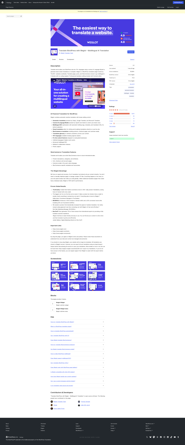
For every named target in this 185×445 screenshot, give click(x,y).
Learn (77, 423)
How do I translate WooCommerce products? (63, 344)
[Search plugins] (21, 16)
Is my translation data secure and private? (62, 385)
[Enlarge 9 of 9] (103, 283)
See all (132, 126)
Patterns (43, 430)
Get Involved (114, 423)
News (7, 426)
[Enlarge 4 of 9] (66, 273)
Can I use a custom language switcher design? (63, 381)
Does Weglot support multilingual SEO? (61, 358)
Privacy (7, 430)
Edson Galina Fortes (59, 408)
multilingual (126, 93)
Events (112, 426)
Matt (147, 426)
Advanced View (113, 100)
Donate (113, 428)
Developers (78, 428)
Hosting (7, 428)
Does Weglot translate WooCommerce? (61, 340)
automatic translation (129, 90)
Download (130, 51)
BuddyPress (149, 430)
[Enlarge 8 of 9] (84, 283)
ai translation (131, 87)
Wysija (55, 405)
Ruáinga (21, 437)
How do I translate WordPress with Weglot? (62, 322)
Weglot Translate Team (67, 53)
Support (132, 59)
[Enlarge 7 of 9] (66, 283)
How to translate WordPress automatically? (62, 331)
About (7, 423)
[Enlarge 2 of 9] (84, 263)
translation (131, 96)
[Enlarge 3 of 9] (103, 263)
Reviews (61, 59)
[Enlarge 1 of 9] (66, 263)
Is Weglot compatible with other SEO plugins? (63, 372)
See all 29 (132, 84)
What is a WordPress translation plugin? (61, 326)
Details (54, 59)
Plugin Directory (9, 7)
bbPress (148, 428)
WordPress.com (150, 423)
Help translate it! (103, 11)
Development (70, 59)
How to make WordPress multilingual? (61, 353)
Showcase (43, 423)
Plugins (42, 428)
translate (132, 93)
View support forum (114, 142)
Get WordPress (178, 2)
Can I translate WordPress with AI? (60, 335)
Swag (113, 430)
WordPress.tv (79, 430)
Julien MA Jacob (85, 405)
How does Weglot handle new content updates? (63, 376)
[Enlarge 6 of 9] (103, 273)
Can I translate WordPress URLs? (59, 363)
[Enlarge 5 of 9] (84, 273)
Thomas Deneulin (85, 401)
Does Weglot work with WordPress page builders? (64, 367)
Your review (112, 126)
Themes (43, 426)
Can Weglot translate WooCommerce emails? (62, 349)
